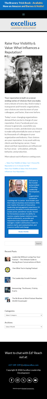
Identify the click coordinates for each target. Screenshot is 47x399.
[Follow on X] (23, 380)
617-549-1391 (15, 365)
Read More (23, 232)
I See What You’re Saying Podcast (25, 268)
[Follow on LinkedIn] (29, 380)
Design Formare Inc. (28, 388)
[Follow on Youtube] (35, 380)
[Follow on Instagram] (17, 380)
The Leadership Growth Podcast (24, 278)
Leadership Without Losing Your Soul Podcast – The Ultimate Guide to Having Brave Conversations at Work (26, 259)
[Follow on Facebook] (11, 380)
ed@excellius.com (30, 365)
